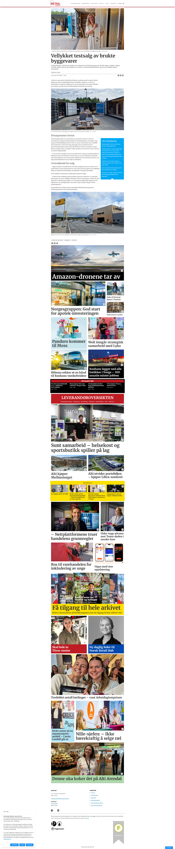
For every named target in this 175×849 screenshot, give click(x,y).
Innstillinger (169, 847)
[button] (54, 386)
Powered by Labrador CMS (87, 847)
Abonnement (94, 3)
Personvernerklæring (96, 805)
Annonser (101, 3)
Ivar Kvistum (54, 803)
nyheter (74, 240)
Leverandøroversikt (75, 3)
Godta (22, 844)
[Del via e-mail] (123, 75)
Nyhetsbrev (113, 3)
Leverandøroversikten (97, 803)
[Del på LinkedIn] (121, 75)
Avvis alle (29, 844)
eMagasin (120, 3)
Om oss (107, 3)
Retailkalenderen (86, 3)
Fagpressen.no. (7, 839)
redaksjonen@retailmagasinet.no (60, 798)
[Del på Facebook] (118, 75)
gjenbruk (67, 240)
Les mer (87, 818)
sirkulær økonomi (57, 240)
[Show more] (112, 179)
